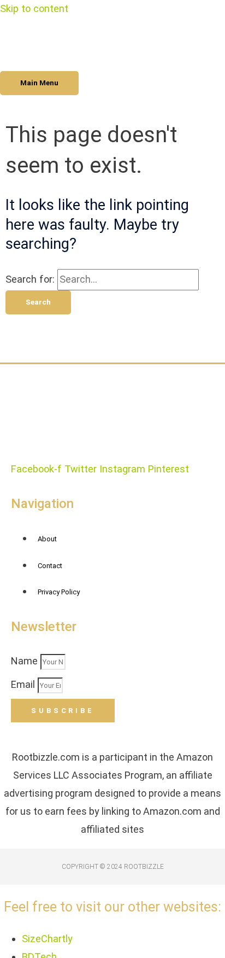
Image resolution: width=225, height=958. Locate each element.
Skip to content (34, 8)
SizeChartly (47, 938)
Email (24, 684)
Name (25, 661)
